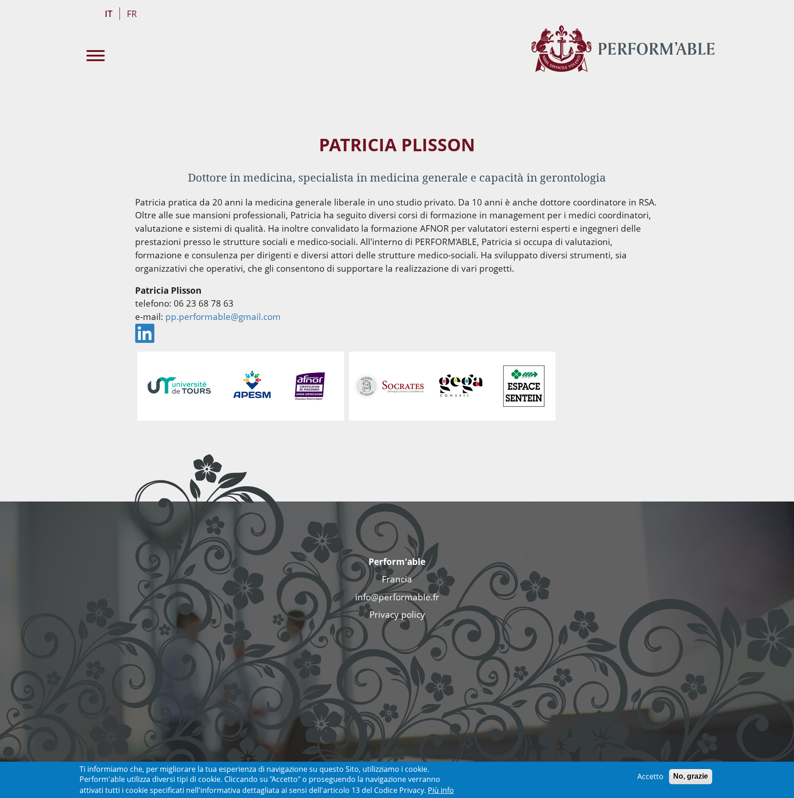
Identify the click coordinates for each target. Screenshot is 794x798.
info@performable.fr (397, 597)
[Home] (623, 48)
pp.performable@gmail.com (223, 316)
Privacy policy (397, 614)
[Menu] (95, 56)
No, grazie (690, 776)
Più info (441, 790)
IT (109, 13)
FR (132, 13)
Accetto (650, 776)
